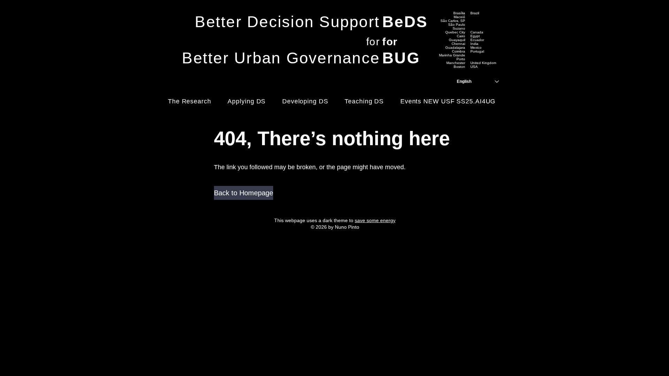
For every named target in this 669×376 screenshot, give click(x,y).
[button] (243, 193)
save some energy (375, 220)
